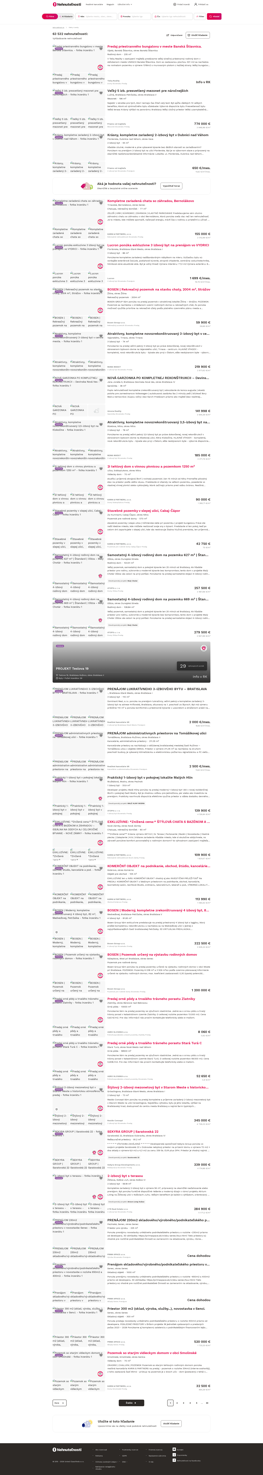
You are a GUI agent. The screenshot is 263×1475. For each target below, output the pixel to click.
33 (207, 1403)
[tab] (50, 16)
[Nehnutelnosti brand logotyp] (67, 4)
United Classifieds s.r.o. (74, 1462)
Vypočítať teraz (171, 186)
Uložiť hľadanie (199, 35)
